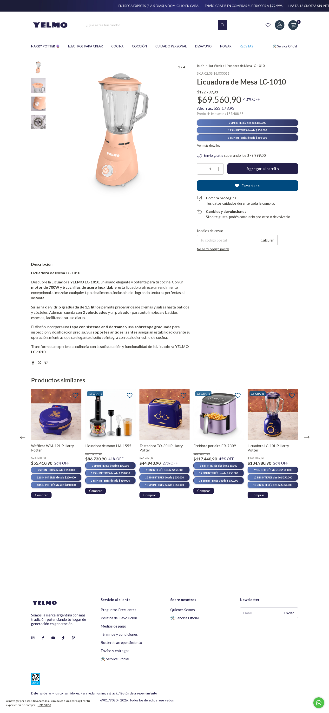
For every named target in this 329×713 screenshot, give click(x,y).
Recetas (246, 46)
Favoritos (251, 185)
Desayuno (203, 46)
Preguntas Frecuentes (118, 610)
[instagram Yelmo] (33, 637)
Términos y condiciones (119, 634)
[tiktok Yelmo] (63, 637)
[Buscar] (222, 25)
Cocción (139, 46)
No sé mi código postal (213, 249)
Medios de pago (113, 626)
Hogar (225, 46)
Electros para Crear (85, 46)
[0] (293, 25)
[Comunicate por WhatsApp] (318, 702)
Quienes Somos (182, 610)
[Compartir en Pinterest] (46, 362)
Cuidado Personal (171, 46)
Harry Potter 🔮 (45, 46)
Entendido (44, 705)
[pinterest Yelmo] (73, 637)
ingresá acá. (109, 693)
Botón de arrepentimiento (121, 642)
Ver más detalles (208, 145)
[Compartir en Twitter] (40, 362)
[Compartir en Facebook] (33, 362)
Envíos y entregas (115, 650)
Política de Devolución (119, 618)
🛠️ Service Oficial (285, 46)
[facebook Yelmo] (43, 637)
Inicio (200, 66)
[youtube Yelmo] (53, 637)
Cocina (117, 46)
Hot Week (215, 66)
